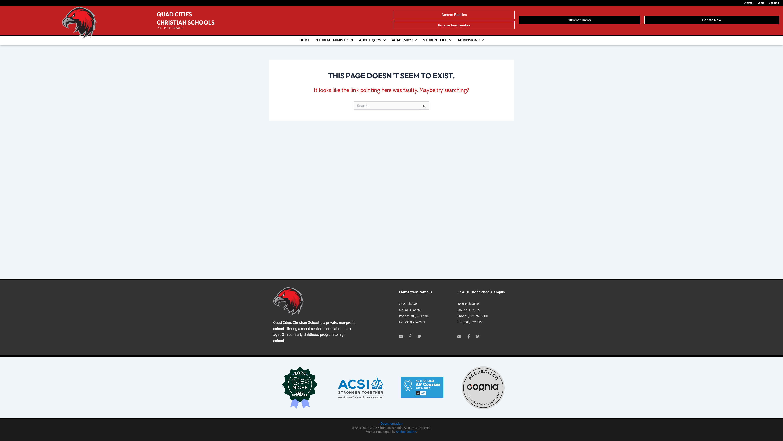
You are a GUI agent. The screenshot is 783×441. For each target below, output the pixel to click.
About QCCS (370, 40)
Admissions (469, 40)
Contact (774, 2)
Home (304, 40)
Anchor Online (406, 431)
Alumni (748, 2)
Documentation (391, 423)
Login (761, 2)
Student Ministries (334, 40)
